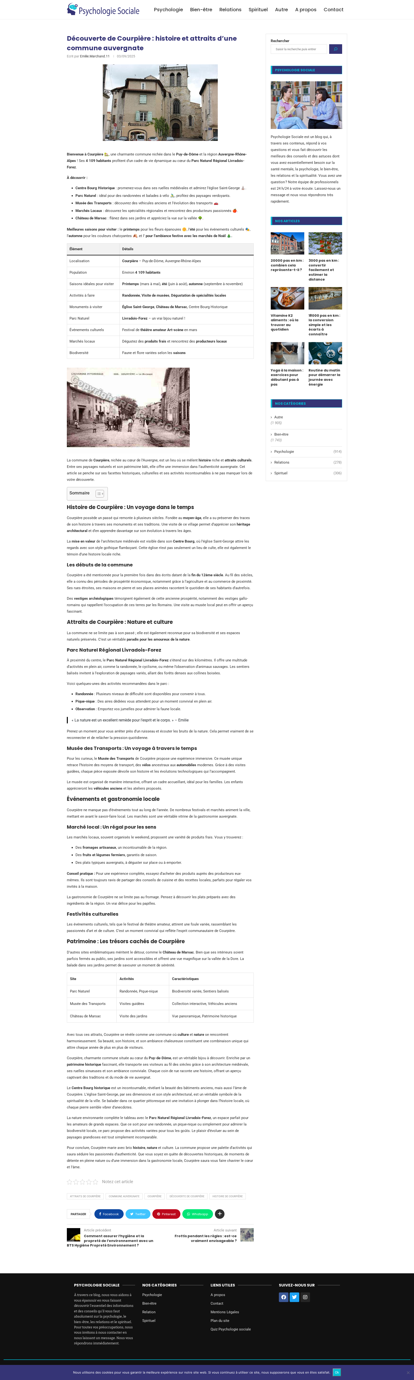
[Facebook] (283, 1297)
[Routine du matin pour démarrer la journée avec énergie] (325, 353)
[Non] (408, 1372)
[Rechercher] (335, 49)
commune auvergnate (124, 1196)
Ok (337, 1372)
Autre (281, 9)
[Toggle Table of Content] (97, 494)
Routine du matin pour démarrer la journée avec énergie (324, 377)
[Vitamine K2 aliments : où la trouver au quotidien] (287, 298)
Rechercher (280, 41)
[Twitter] (294, 1297)
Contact (334, 9)
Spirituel (258, 9)
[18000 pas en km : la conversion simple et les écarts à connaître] (325, 298)
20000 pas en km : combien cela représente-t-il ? (287, 265)
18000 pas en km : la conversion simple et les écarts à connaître (324, 325)
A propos (305, 9)
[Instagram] (305, 1297)
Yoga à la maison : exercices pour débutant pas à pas (287, 377)
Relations (230, 9)
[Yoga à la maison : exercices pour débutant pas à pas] (287, 353)
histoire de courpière (228, 1196)
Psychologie (168, 9)
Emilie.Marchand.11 (95, 56)
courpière (154, 1196)
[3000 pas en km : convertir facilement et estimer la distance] (325, 243)
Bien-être (201, 9)
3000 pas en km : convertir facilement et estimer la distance (324, 270)
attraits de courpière (85, 1196)
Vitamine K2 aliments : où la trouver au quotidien (284, 322)
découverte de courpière (187, 1196)
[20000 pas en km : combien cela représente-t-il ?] (287, 243)
